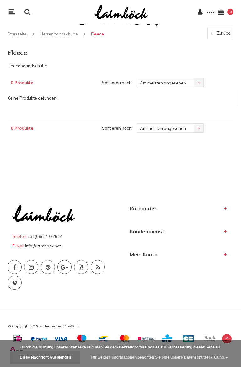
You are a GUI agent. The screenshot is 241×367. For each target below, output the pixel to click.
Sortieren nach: (117, 82)
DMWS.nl (70, 326)
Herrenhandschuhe (59, 33)
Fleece (97, 33)
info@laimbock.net (43, 245)
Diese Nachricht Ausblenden (45, 357)
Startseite (17, 33)
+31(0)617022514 (44, 236)
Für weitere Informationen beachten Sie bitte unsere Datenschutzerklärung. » (159, 357)
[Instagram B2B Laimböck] (31, 267)
